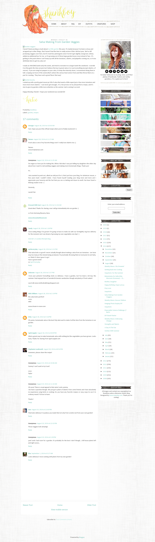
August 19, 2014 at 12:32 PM (47, 423)
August (107, 263)
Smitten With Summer (112, 331)
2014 (105, 246)
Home (59, 505)
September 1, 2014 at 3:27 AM (42, 453)
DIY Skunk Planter (110, 315)
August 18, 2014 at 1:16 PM (42, 228)
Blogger (81, 537)
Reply (30, 132)
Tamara (30, 139)
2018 (105, 232)
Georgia (31, 126)
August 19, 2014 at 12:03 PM (42, 410)
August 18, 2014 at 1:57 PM (44, 273)
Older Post (91, 505)
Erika (30, 317)
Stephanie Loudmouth (35, 349)
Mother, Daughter (111, 282)
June (106, 339)
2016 (105, 239)
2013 (105, 361)
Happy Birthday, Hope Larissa (114, 285)
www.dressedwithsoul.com (37, 218)
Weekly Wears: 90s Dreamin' (114, 266)
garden (30, 113)
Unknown (31, 273)
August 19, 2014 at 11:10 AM (47, 384)
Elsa (29, 453)
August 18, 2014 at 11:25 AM (47, 160)
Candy (30, 228)
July (106, 335)
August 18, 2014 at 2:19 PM (47, 294)
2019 (105, 228)
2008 (105, 379)
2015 (105, 243)
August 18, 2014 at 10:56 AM (44, 126)
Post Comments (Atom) (64, 519)
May (106, 342)
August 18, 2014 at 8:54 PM (53, 349)
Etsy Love (108, 288)
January (107, 356)
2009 (105, 375)
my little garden (53, 49)
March (107, 349)
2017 (105, 235)
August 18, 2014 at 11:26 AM (51, 205)
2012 (105, 364)
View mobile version (59, 510)
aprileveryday (33, 249)
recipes (36, 113)
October (108, 256)
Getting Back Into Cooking (113, 270)
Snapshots (108, 291)
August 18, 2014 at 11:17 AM (44, 139)
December (109, 249)
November (109, 253)
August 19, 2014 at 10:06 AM (47, 363)
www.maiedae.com (115, 395)
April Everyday (35, 262)
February (108, 353)
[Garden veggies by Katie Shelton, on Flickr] (29, 47)
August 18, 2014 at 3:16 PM (41, 317)
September (109, 260)
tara (29, 410)
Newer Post (28, 505)
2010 (105, 371)
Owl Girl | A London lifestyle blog (39, 239)
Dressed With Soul (34, 205)
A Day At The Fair (110, 328)
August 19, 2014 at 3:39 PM (46, 437)
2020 (105, 225)
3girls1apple (32, 333)
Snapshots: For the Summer (114, 273)
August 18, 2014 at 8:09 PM (47, 333)
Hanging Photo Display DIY (113, 303)
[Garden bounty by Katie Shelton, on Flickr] (29, 80)
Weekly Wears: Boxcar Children (115, 300)
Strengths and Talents (112, 324)
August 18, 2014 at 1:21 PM (47, 249)
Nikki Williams (32, 294)
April (107, 346)
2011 (105, 368)
